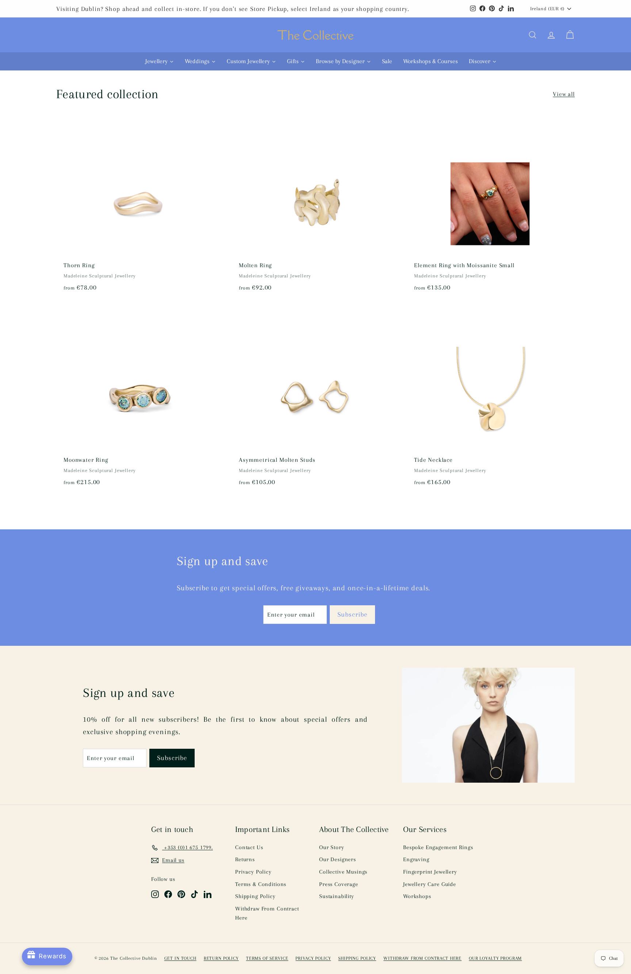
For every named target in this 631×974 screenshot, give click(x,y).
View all (564, 94)
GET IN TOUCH (180, 958)
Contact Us (249, 847)
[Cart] (570, 35)
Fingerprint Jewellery (430, 871)
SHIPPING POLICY (357, 958)
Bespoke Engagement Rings (438, 847)
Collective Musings (343, 871)
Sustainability (336, 896)
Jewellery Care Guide (429, 884)
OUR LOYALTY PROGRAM (495, 958)
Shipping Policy (255, 896)
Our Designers (337, 859)
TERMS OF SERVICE (267, 958)
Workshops (417, 896)
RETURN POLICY (221, 958)
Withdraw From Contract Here (267, 913)
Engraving (416, 859)
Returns (245, 859)
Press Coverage (338, 884)
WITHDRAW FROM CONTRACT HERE (422, 958)
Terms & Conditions (260, 884)
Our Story (331, 847)
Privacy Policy (253, 871)
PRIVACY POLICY (313, 958)
